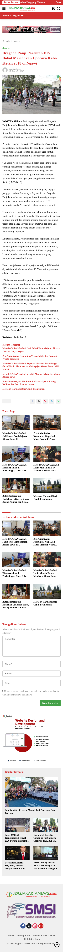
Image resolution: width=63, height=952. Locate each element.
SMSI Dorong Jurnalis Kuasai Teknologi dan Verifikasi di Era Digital (45, 865)
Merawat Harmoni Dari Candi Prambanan (23, 389)
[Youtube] (40, 926)
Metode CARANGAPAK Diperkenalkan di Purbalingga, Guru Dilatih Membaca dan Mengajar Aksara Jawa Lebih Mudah (30, 366)
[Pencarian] (59, 8)
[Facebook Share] (32, 401)
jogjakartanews (15, 69)
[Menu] (4, 8)
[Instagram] (34, 926)
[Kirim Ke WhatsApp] (58, 401)
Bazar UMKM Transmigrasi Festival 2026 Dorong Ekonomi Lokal (16, 838)
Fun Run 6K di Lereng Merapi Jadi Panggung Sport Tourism (31, 811)
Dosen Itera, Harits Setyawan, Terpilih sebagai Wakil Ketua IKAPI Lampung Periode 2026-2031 (17, 866)
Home (11, 935)
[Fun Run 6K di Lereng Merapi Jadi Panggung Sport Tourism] (31, 792)
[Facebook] (23, 926)
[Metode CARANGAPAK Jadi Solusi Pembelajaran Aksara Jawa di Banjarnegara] (16, 422)
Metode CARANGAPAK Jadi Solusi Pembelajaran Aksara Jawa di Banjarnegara (31, 350)
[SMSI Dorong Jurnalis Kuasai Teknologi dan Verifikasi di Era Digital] (45, 853)
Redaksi (28, 939)
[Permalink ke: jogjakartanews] (5, 70)
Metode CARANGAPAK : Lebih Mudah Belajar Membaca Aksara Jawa (31, 375)
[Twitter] (29, 926)
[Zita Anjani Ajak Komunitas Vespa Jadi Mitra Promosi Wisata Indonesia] (47, 422)
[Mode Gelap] (53, 8)
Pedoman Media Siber (44, 935)
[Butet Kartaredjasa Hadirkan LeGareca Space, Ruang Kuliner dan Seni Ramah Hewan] (16, 485)
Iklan (37, 939)
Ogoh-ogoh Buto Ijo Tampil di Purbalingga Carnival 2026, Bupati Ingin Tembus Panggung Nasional (45, 838)
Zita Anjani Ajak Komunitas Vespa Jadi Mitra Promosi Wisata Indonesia (29, 357)
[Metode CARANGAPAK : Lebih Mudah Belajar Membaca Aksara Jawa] (47, 454)
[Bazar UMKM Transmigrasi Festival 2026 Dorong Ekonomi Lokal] (17, 825)
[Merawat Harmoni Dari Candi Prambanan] (47, 485)
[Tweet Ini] (38, 401)
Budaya (6, 48)
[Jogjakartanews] (22, 8)
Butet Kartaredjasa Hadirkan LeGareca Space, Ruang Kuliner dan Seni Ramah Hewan (29, 383)
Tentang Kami (23, 935)
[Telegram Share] (51, 401)
